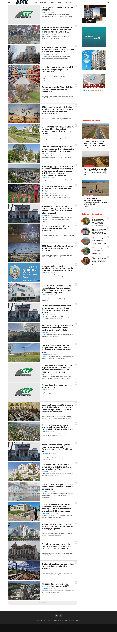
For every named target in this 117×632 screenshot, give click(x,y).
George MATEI (46, 135)
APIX (62, 628)
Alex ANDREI (46, 34)
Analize (53, 2)
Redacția (45, 12)
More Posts (43, 602)
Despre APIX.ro (41, 620)
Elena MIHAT (46, 74)
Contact (69, 2)
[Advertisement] (95, 106)
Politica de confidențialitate (72, 620)
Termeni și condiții (58, 620)
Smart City (61, 2)
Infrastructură (44, 2)
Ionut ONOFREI (46, 54)
